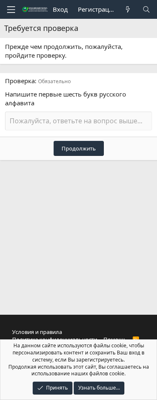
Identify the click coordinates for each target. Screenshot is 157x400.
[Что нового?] (128, 9)
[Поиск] (146, 9)
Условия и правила (37, 332)
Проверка (20, 80)
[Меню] (11, 9)
